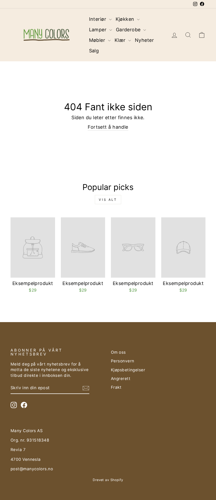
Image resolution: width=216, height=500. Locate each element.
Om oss (118, 352)
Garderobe (129, 29)
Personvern (122, 360)
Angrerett (120, 378)
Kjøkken (126, 19)
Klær (121, 40)
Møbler (98, 40)
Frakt (116, 387)
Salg (94, 50)
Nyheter (144, 40)
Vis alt (108, 200)
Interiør (98, 19)
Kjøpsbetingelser (128, 369)
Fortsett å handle (108, 127)
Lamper (98, 29)
